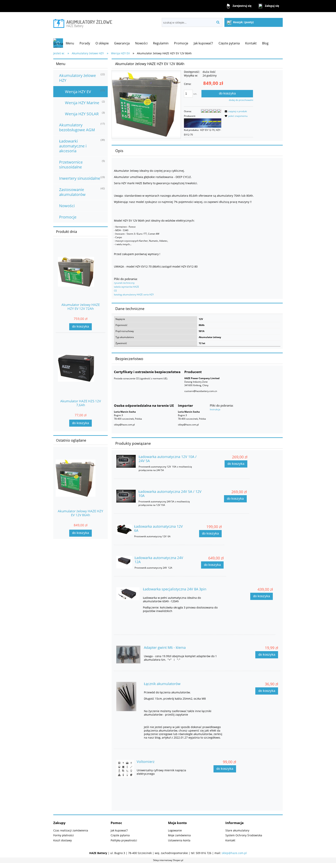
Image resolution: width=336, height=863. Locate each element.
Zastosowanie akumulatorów (72, 192)
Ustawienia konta (179, 840)
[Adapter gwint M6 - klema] (128, 654)
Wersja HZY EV (78, 91)
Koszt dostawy (62, 840)
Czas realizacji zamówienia (70, 830)
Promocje (67, 217)
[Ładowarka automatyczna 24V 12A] (124, 562)
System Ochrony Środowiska (243, 835)
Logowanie (175, 830)
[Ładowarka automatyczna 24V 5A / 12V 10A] (126, 496)
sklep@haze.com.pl (234, 853)
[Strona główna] (82, 23)
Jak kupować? (119, 830)
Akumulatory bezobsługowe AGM (77, 127)
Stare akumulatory (237, 830)
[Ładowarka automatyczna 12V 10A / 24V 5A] (126, 461)
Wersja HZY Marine (82, 102)
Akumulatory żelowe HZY (77, 78)
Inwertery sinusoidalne (79, 178)
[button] (235, 111)
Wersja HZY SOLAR (82, 113)
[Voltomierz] (125, 769)
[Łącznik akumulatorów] (128, 696)
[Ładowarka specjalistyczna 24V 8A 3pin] (128, 593)
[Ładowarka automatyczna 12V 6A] (124, 529)
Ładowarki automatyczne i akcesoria (73, 145)
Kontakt (230, 840)
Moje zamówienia (179, 835)
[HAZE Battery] (202, 122)
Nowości (67, 205)
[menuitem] (70, 43)
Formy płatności (63, 835)
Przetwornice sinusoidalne (71, 164)
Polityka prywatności (124, 840)
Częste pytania (120, 835)
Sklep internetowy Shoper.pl (168, 860)
